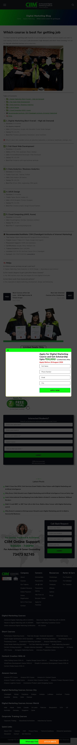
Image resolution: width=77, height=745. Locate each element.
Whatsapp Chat (31, 741)
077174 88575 (50, 742)
